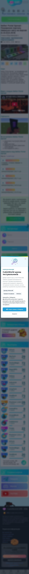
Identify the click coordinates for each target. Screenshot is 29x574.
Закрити (14, 314)
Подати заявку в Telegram (15, 309)
